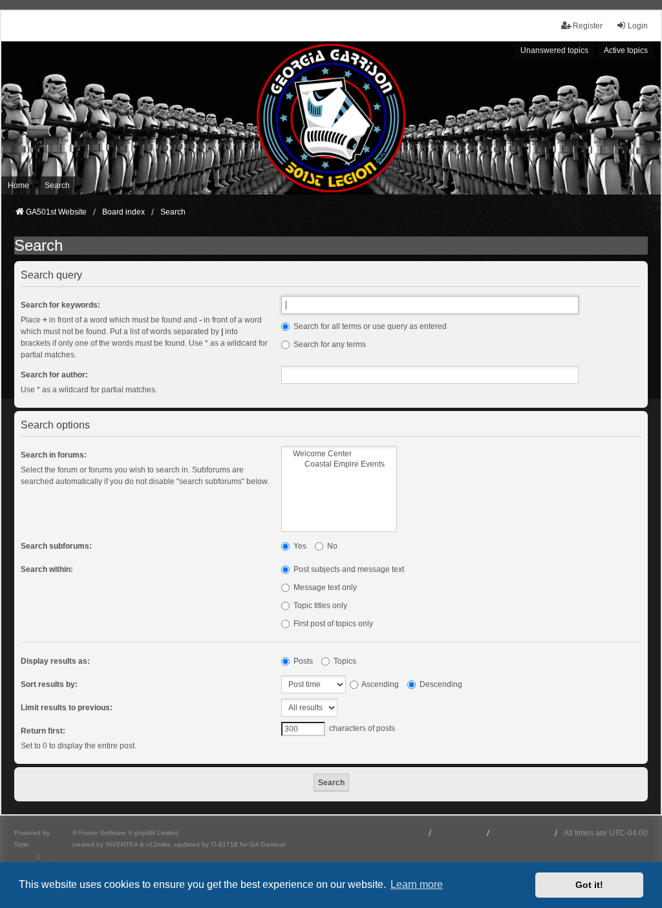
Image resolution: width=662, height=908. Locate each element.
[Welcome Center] (339, 454)
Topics (344, 661)
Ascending (379, 684)
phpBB (62, 832)
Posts (302, 661)
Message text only (324, 587)
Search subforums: (56, 546)
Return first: (43, 730)
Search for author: (54, 374)
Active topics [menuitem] (626, 50)
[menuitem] (25, 856)
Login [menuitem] (638, 25)
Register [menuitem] (588, 25)
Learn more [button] (416, 884)
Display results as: (55, 661)
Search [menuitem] (57, 185)
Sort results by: (49, 684)
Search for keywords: (60, 305)
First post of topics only (332, 623)
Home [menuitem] (18, 185)
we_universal (50, 844)
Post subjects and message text (348, 569)
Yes (299, 546)
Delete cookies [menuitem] (522, 833)
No (331, 546)
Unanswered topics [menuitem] (554, 50)
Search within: (47, 569)
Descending (440, 684)
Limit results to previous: (66, 707)
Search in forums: (54, 454)
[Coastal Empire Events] (339, 464)
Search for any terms (329, 344)
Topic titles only (319, 605)
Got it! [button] (589, 885)
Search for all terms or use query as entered (369, 326)
